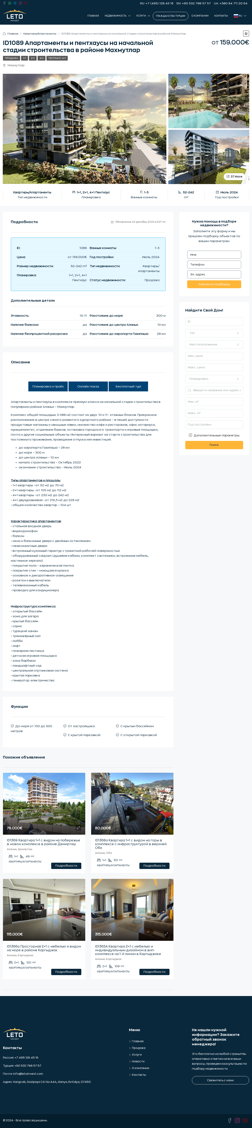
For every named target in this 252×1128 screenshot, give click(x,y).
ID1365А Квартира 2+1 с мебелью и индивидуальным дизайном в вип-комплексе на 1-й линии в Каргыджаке (128, 950)
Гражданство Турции (170, 16)
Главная (93, 16)
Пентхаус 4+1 (57, 58)
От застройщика (81, 726)
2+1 (33, 58)
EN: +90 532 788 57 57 (194, 3)
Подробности (66, 865)
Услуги (141, 16)
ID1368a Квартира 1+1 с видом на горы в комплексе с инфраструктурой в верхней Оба (131, 844)
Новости (138, 1061)
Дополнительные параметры (216, 435)
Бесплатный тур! (128, 386)
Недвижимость (115, 16)
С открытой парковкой (138, 735)
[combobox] (214, 333)
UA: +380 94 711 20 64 (230, 3)
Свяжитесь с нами (220, 1080)
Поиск (214, 444)
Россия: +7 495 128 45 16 (20, 1057)
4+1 (42, 58)
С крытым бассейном (137, 726)
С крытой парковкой (84, 735)
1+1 (24, 58)
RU (240, 16)
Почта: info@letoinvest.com (23, 1073)
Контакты (221, 16)
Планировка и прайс (48, 386)
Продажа (11, 58)
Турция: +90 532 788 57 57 (22, 1065)
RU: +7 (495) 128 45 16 (156, 3)
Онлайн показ (88, 386)
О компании (199, 16)
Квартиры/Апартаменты (39, 33)
